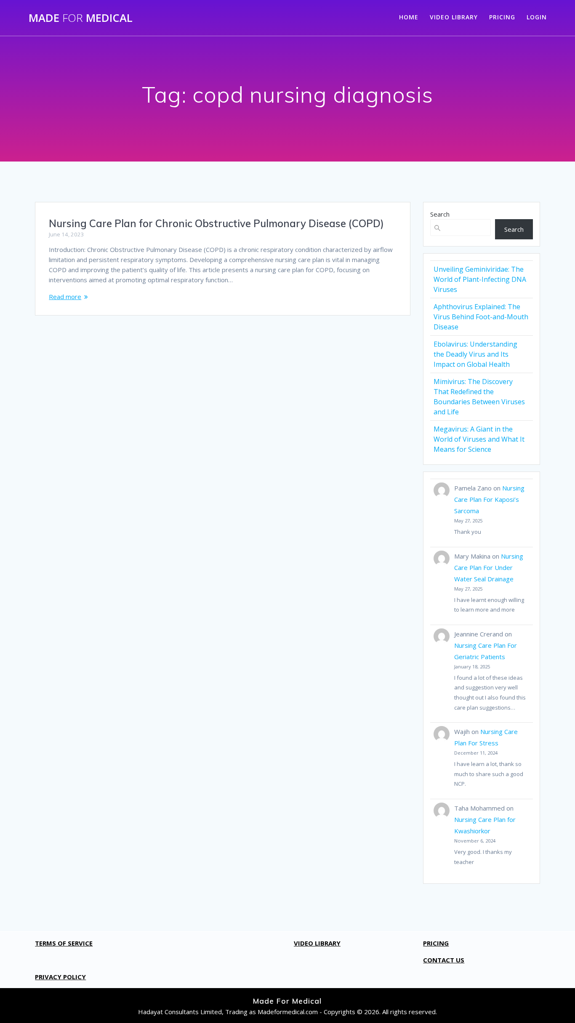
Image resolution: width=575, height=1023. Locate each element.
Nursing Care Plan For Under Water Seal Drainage (488, 567)
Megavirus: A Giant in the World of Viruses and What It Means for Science (479, 439)
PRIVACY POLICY (60, 977)
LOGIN (537, 17)
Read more (65, 296)
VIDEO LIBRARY (454, 17)
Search (440, 214)
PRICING (502, 17)
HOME (408, 17)
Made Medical (81, 18)
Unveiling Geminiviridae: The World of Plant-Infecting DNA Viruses (480, 279)
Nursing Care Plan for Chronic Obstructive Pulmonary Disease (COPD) (216, 223)
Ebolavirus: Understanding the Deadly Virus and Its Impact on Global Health (475, 354)
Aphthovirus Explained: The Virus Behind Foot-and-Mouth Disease (481, 316)
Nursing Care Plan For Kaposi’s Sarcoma (489, 499)
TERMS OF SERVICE (64, 943)
